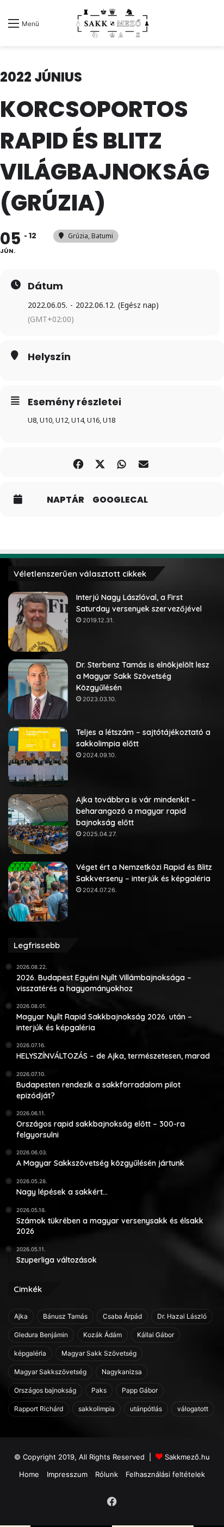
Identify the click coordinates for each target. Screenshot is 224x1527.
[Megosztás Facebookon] (78, 462)
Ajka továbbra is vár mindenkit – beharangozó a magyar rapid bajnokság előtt (136, 811)
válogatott (192, 1409)
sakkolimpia (96, 1409)
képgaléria (30, 1353)
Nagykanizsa (122, 1372)
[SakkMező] (112, 23)
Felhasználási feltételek (165, 1474)
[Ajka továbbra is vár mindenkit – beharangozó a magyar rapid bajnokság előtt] (38, 824)
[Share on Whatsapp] (121, 462)
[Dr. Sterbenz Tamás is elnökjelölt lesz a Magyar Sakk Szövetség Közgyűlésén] (38, 689)
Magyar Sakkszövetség (50, 1372)
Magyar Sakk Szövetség (98, 1353)
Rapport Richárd (38, 1409)
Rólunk (106, 1474)
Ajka (21, 1316)
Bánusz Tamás (65, 1316)
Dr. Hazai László (182, 1316)
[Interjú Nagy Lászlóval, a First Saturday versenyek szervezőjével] (38, 622)
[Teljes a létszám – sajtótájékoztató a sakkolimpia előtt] (38, 757)
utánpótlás (146, 1409)
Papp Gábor (140, 1390)
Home (29, 1474)
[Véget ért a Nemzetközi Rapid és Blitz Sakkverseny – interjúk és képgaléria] (38, 892)
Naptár (65, 500)
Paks (99, 1390)
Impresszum (67, 1474)
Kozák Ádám (102, 1335)
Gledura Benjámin (41, 1335)
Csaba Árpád (122, 1316)
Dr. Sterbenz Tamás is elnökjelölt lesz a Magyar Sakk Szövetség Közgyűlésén (142, 676)
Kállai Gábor (155, 1335)
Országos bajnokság (45, 1390)
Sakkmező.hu (187, 1456)
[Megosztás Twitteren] (99, 462)
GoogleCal (120, 500)
